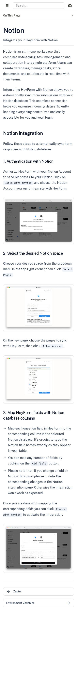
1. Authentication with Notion (28, 161)
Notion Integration (23, 133)
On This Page (11, 15)
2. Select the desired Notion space (33, 253)
